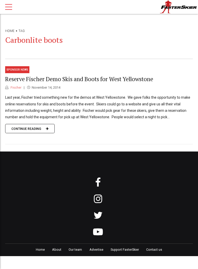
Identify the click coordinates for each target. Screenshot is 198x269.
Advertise (96, 249)
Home (9, 31)
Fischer (15, 87)
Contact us (154, 249)
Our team (75, 249)
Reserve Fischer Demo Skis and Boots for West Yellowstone (79, 79)
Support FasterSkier (125, 249)
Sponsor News (17, 69)
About (56, 249)
